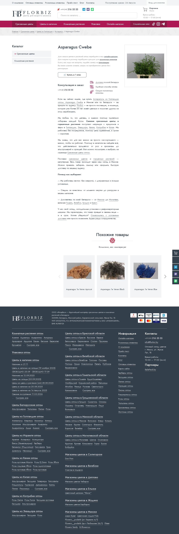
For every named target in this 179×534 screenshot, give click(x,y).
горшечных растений (103, 158)
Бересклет (54, 341)
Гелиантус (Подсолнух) (22, 447)
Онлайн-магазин (115, 24)
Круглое (69, 443)
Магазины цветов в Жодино (81, 500)
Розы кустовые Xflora (21, 469)
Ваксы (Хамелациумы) (22, 443)
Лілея (106, 523)
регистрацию (104, 62)
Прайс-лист (72, 2)
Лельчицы (102, 383)
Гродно (86, 202)
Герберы (38, 443)
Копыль (108, 420)
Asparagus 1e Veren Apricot (79, 289)
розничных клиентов (108, 59)
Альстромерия (19, 481)
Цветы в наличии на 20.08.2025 (27, 386)
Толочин (93, 360)
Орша (77, 364)
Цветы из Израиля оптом (26, 435)
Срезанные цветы (24, 24)
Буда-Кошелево (94, 379)
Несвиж (68, 424)
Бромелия (16, 345)
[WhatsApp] (92, 9)
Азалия (15, 337)
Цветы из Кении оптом (25, 458)
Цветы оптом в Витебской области (85, 356)
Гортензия (29, 484)
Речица (78, 386)
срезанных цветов (78, 158)
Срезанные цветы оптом (78, 152)
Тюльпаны (32, 409)
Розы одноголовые (42, 466)
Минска (100, 199)
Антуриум (48, 337)
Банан (36, 341)
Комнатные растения (74, 24)
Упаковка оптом (21, 352)
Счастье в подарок (74, 469)
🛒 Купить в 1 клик (72, 74)
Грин (48, 447)
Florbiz (80, 105)
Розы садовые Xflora (21, 466)
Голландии (71, 127)
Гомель (69, 202)
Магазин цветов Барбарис (77, 504)
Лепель (98, 364)
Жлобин (69, 386)
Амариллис (36, 337)
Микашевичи (78, 345)
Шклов (93, 439)
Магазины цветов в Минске (81, 512)
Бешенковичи (71, 367)
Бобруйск (69, 447)
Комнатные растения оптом (27, 333)
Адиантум (25, 337)
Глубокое (107, 364)
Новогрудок (91, 405)
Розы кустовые (39, 469)
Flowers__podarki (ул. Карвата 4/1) (81, 519)
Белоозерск (70, 341)
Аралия (15, 439)
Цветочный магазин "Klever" (78, 493)
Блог (82, 2)
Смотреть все (33, 345)
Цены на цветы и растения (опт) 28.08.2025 (32, 383)
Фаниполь (98, 424)
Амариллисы (18, 428)
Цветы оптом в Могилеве (76, 439)
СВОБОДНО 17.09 (41, 371)
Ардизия (28, 341)
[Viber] (88, 9)
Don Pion (69, 458)
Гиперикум (42, 481)
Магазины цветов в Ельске (80, 489)
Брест (94, 202)
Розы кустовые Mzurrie (22, 462)
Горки (96, 443)
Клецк (100, 420)
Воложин (92, 420)
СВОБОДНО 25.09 (21, 371)
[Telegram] (84, 9)
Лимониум (24, 488)
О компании (17, 2)
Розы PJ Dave (40, 462)
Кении (92, 127)
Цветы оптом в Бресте (75, 337)
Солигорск (87, 424)
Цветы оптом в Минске (75, 420)
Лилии (41, 409)
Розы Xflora (53, 462)
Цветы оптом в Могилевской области (86, 435)
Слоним (102, 401)
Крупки (77, 424)
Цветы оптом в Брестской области (85, 333)
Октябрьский (71, 383)
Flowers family (71, 527)
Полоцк (68, 364)
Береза (100, 337)
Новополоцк (87, 364)
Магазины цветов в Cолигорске (83, 454)
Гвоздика (31, 481)
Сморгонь (92, 401)
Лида (101, 405)
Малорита (90, 345)
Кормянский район (88, 383)
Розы (48, 409)
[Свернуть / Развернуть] (47, 54)
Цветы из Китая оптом (24, 477)
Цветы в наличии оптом (25, 360)
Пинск (68, 345)
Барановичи (83, 341)
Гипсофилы (53, 481)
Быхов (104, 443)
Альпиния (16, 424)
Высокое (91, 337)
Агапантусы (17, 420)
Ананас (36, 428)
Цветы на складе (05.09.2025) (26, 379)
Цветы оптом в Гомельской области (85, 375)
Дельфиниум (41, 484)
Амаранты (42, 424)
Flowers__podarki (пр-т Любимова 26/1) (84, 523)
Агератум (28, 420)
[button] (164, 276)
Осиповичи (103, 439)
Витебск (77, 202)
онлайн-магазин (111, 56)
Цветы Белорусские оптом (27, 405)
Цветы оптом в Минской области (84, 417)
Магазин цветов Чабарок (77, 481)
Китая (111, 127)
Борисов (69, 428)
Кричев (77, 443)
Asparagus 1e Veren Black (112, 289)
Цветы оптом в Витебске (76, 360)
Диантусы (16, 450)
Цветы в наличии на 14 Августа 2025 (29, 390)
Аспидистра (37, 439)
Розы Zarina (17, 500)
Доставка (99, 82)
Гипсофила (40, 447)
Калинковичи (71, 390)
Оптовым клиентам (34, 2)
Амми (28, 428)
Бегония (44, 341)
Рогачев (86, 386)
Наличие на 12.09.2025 (23, 375)
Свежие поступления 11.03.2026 (27, 394)
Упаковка (95, 24)
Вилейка (78, 428)
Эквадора (82, 127)
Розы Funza (30, 500)
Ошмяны (69, 405)
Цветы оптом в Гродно (75, 401)
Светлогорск (97, 386)
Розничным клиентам (55, 2)
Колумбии (101, 127)
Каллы (52, 484)
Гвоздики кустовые (45, 500)
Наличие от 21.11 (20, 364)
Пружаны (103, 341)
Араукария (17, 341)
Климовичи (87, 443)
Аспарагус (25, 439)
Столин (94, 341)
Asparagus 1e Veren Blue (145, 289)
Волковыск (70, 409)
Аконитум (38, 420)
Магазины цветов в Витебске (81, 466)
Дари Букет (70, 515)
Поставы (103, 360)
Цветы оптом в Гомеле (75, 379)
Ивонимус (27, 450)
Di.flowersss (84, 527)
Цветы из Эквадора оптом (27, 511)
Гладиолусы (17, 484)
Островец (79, 405)
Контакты (90, 2)
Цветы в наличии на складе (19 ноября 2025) (33, 368)
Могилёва (113, 199)
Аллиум (48, 420)
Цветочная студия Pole (87, 515)
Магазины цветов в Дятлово (81, 477)
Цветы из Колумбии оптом (27, 496)
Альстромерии (19, 409)
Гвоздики (16, 503)
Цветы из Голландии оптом (27, 416)
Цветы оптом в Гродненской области (86, 398)
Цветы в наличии (48, 24)
